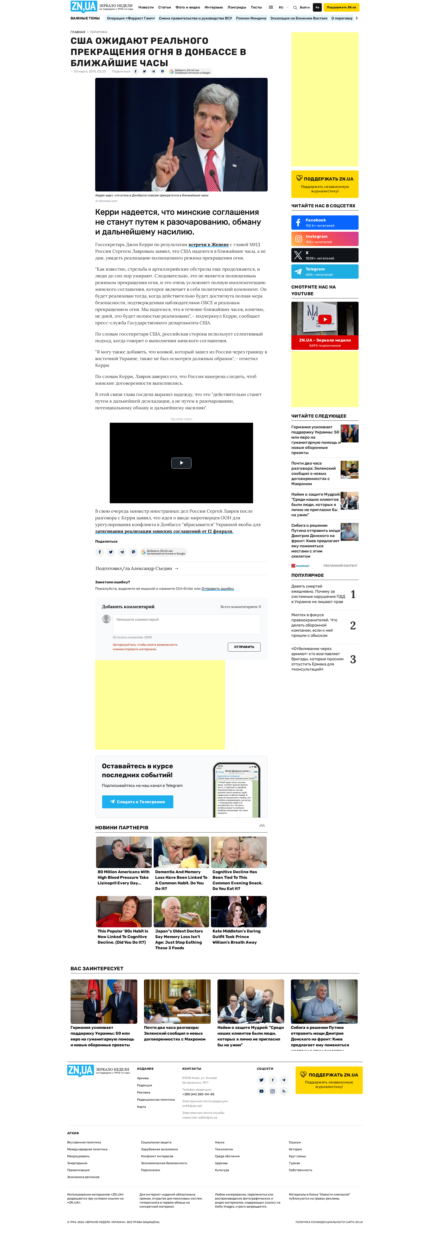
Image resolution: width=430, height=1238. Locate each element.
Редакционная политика (156, 1100)
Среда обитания (227, 1156)
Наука (219, 1142)
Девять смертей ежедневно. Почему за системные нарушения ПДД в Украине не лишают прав (318, 594)
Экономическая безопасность (164, 1163)
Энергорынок (77, 1163)
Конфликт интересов (157, 1156)
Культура (222, 1170)
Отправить (244, 647)
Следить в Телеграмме (141, 801)
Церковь (221, 1163)
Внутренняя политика (84, 1142)
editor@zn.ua (207, 1117)
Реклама (143, 1092)
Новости (146, 7)
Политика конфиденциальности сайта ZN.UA (329, 1222)
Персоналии (150, 1170)
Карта (141, 1107)
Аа (317, 7)
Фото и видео (188, 7)
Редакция (144, 1085)
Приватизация (78, 1170)
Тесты (256, 7)
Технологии (224, 1149)
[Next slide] (356, 18)
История (295, 1149)
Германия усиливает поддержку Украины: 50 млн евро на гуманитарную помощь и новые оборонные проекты (316, 440)
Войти (305, 7)
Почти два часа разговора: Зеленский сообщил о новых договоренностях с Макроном (313, 473)
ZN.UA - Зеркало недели (325, 340)
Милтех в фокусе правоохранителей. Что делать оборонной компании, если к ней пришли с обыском (314, 625)
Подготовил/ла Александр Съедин (134, 568)
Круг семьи (297, 1156)
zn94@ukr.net (192, 1106)
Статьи (164, 7)
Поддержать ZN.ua (341, 7)
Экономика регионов (83, 1177)
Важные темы (85, 18)
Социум (295, 1142)
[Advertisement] (160, 705)
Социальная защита (156, 1142)
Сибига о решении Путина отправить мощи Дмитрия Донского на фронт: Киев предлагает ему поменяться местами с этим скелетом (315, 541)
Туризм (294, 1163)
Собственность (300, 1170)
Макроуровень (78, 1156)
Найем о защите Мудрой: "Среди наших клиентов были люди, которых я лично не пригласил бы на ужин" (316, 504)
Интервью (214, 7)
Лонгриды (237, 7)
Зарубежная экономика (159, 1149)
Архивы (143, 1078)
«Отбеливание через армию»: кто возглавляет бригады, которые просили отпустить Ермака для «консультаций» (317, 659)
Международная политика (87, 1149)
